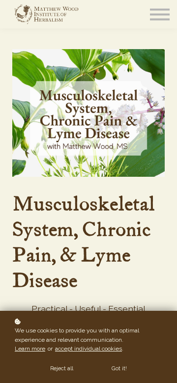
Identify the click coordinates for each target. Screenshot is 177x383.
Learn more (30, 348)
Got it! (119, 368)
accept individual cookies (88, 348)
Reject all (61, 368)
